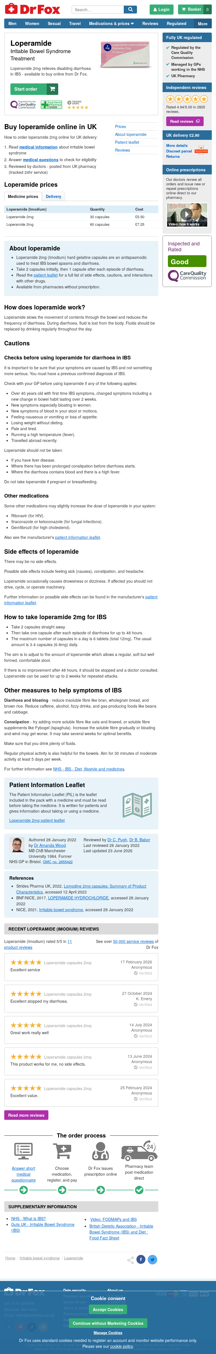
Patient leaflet (127, 142)
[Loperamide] (125, 55)
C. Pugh (117, 839)
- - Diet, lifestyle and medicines (88, 769)
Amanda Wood (50, 845)
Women (32, 23)
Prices (120, 126)
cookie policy (121, 1346)
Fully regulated (184, 37)
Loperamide (73, 1257)
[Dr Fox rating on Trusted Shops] (187, 99)
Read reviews (181, 121)
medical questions (40, 159)
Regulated (176, 23)
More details (177, 145)
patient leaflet (46, 275)
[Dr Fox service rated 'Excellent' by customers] (81, 105)
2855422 (58, 861)
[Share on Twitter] (152, 1259)
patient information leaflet (77, 537)
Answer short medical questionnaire (24, 1174)
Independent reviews (186, 87)
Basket (198, 9)
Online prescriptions (186, 169)
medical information (38, 147)
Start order (25, 89)
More (203, 23)
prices (23, 196)
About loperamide (131, 134)
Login (164, 9)
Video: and (113, 1219)
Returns (173, 156)
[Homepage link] (38, 9)
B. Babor (139, 839)
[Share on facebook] (140, 1259)
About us (115, 1290)
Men (12, 23)
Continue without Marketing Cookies (108, 1323)
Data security (74, 1290)
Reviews (150, 23)
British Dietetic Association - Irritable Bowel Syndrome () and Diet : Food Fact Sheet (121, 1232)
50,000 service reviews (133, 941)
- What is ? (28, 1218)
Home (10, 1257)
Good (180, 261)
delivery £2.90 (182, 135)
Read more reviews (26, 1115)
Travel (75, 23)
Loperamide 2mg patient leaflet (37, 820)
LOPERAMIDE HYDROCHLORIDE (78, 898)
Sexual (54, 23)
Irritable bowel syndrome (61, 909)
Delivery (53, 196)
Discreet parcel (179, 151)
